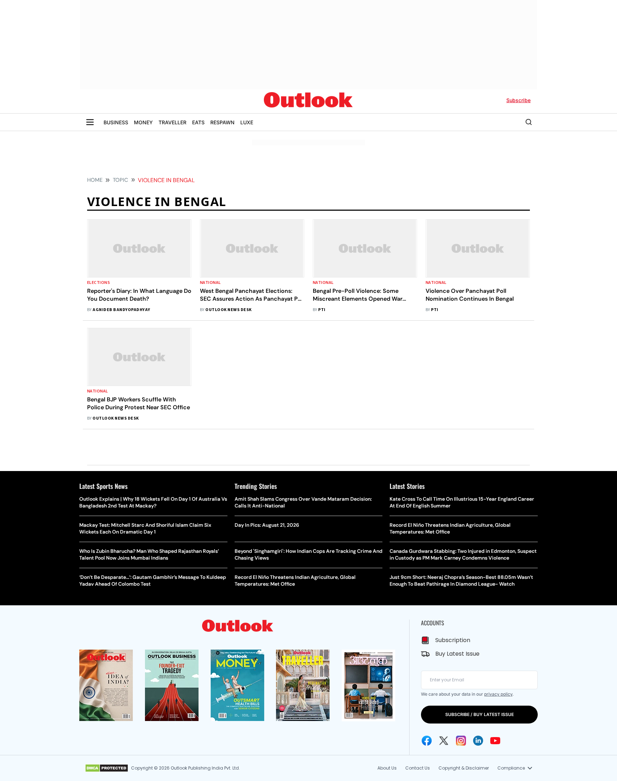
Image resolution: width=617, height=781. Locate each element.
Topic (120, 180)
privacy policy (498, 694)
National (210, 283)
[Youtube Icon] (495, 740)
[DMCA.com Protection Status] (106, 768)
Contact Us (417, 768)
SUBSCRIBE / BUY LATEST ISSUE (479, 714)
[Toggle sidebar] (90, 122)
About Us (387, 768)
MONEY (143, 122)
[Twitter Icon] (444, 740)
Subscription (452, 640)
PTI (321, 310)
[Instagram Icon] (461, 740)
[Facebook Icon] (426, 740)
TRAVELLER (172, 122)
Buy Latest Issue (457, 654)
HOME (94, 180)
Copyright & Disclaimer (463, 768)
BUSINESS (116, 122)
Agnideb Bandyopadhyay (121, 310)
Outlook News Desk (228, 310)
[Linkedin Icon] (478, 740)
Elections (98, 283)
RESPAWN (222, 122)
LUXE (246, 122)
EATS (198, 122)
